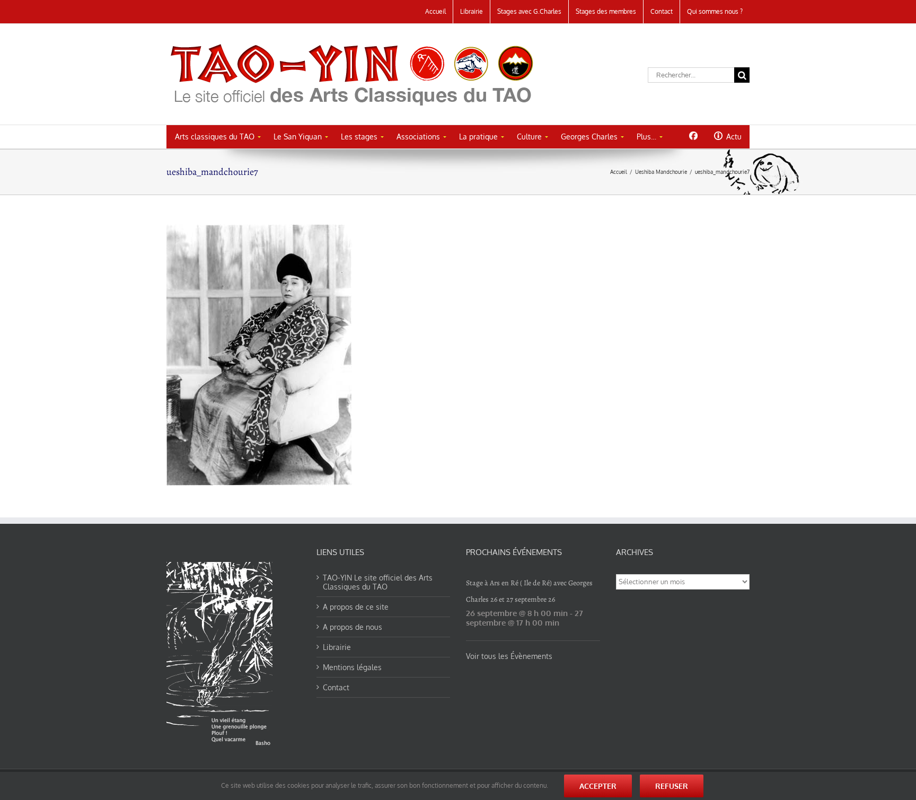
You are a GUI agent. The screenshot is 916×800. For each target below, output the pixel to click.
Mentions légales (352, 667)
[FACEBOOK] (693, 135)
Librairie (337, 647)
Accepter (597, 785)
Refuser (671, 785)
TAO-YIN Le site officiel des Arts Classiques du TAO (378, 582)
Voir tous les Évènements (509, 656)
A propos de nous (352, 626)
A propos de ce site (356, 606)
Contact (336, 687)
